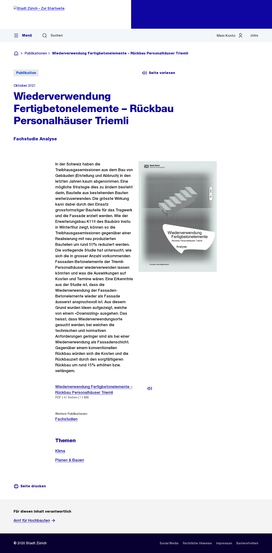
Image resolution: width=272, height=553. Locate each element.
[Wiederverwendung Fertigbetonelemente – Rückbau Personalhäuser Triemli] (149, 388)
